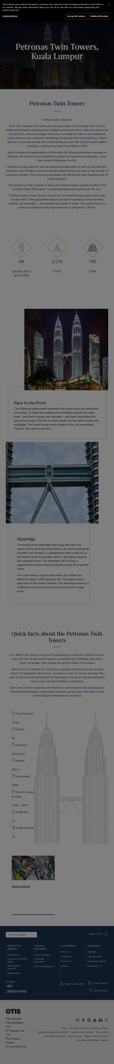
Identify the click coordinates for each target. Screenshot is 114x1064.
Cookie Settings (9, 16)
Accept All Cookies (76, 16)
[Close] (109, 4)
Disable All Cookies (99, 16)
